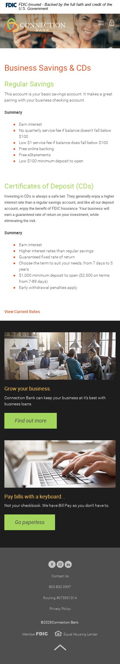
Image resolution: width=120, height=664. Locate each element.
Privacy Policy (60, 609)
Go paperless (30, 522)
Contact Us (60, 576)
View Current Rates (22, 311)
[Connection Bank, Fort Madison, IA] (35, 28)
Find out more (30, 421)
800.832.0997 (60, 587)
